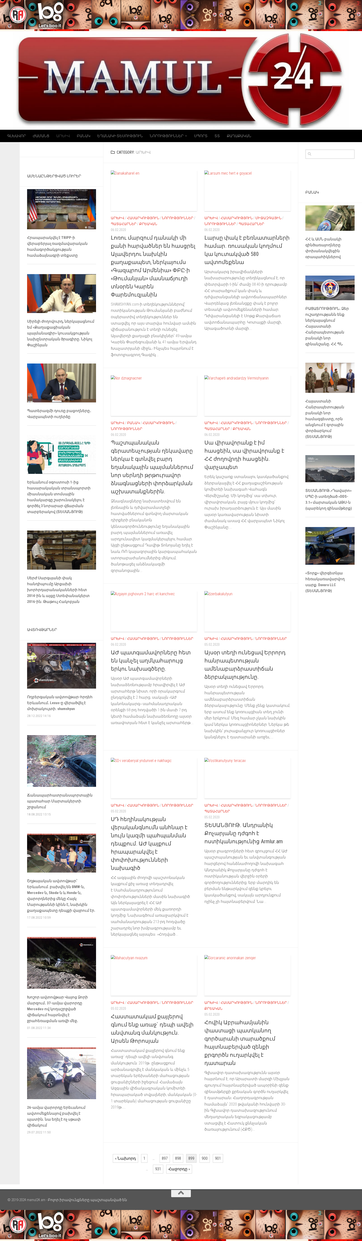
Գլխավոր (16, 136)
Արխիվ (63, 136)
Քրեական (148, 224)
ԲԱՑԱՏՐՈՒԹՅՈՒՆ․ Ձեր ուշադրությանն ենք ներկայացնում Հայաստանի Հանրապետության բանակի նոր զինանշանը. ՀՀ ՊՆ (327, 326)
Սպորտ (201, 136)
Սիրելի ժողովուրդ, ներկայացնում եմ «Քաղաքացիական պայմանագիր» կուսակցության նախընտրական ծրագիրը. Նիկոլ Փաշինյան (60, 333)
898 (178, 1158)
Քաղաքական (239, 136)
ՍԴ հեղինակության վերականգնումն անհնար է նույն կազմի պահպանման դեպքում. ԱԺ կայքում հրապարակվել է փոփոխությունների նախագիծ (149, 843)
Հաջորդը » (179, 1169)
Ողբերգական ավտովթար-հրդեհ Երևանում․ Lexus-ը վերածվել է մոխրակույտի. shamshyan (60, 703)
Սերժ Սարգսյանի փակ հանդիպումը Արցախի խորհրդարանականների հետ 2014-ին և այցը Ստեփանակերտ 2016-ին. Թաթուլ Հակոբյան (58, 590)
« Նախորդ (125, 1158)
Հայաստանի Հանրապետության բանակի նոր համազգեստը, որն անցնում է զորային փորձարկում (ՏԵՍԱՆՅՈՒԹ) (324, 419)
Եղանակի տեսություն (120, 136)
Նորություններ (166, 136)
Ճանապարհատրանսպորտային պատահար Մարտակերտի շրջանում (60, 801)
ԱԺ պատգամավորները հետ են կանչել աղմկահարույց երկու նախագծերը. (151, 660)
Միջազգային (268, 218)
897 (165, 1158)
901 (218, 1158)
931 (158, 1169)
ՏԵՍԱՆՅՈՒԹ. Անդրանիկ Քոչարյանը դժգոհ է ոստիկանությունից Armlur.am (243, 833)
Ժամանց (41, 136)
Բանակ (83, 136)
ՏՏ (217, 136)
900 (205, 1158)
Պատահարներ (123, 224)
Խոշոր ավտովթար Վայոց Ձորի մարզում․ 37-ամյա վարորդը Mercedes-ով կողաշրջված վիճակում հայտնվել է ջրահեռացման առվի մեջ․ (57, 1009)
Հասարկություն (143, 218)
